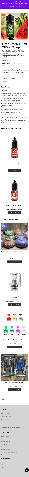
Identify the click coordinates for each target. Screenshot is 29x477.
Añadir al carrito (14, 170)
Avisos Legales (4, 444)
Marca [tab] (13, 78)
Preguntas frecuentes (6, 454)
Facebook (3, 462)
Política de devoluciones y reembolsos (10, 452)
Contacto (3, 470)
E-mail (2, 467)
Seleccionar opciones (14, 261)
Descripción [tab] (6, 78)
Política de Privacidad (6, 441)
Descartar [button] (18, 6)
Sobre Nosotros (5, 436)
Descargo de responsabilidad (8, 446)
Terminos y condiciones (7, 439)
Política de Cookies (5, 449)
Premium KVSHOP (19, 63)
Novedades (10, 63)
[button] (26, 15)
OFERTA (14, 63)
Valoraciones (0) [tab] (7, 81)
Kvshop (4, 65)
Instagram (3, 464)
